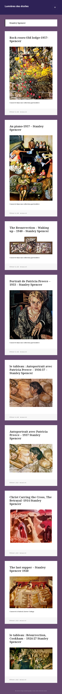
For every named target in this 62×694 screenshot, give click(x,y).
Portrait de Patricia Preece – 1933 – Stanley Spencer (30, 282)
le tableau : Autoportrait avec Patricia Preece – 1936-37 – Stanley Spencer (31, 369)
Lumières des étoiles (17, 6)
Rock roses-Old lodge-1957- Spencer (29, 39)
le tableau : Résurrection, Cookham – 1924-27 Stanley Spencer (29, 638)
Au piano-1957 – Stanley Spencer (27, 128)
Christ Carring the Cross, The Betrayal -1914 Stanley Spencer (31, 500)
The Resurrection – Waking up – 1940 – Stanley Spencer (29, 229)
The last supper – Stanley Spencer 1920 (28, 569)
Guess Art (24, 112)
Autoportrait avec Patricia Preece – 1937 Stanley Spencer (29, 435)
